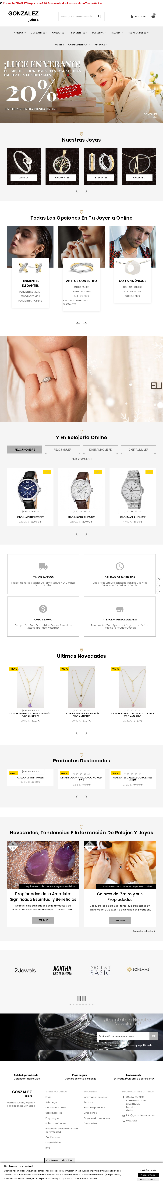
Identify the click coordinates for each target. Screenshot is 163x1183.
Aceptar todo (148, 1174)
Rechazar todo (148, 1179)
